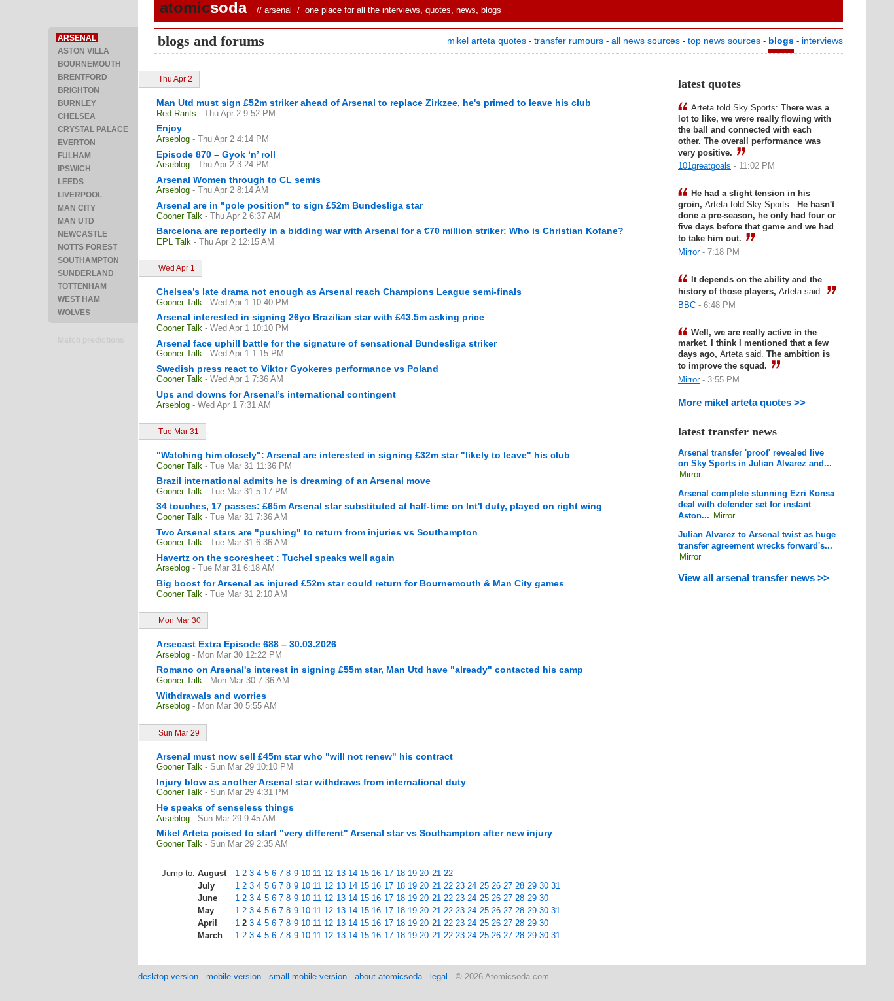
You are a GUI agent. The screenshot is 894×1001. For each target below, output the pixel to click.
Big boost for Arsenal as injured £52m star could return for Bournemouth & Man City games (360, 583)
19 (412, 873)
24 (471, 886)
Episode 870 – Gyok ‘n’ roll (216, 154)
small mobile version (308, 976)
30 (543, 886)
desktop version (168, 976)
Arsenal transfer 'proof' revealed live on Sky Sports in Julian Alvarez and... (755, 458)
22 (448, 873)
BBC (687, 305)
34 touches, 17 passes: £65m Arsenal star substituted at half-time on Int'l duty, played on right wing (379, 506)
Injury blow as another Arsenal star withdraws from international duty (311, 782)
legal (439, 976)
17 (388, 873)
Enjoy (169, 128)
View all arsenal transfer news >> (753, 577)
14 (352, 873)
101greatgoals (704, 166)
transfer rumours (568, 40)
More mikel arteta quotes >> (742, 402)
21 (436, 873)
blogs (781, 40)
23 (460, 886)
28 (519, 886)
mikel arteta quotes (486, 40)
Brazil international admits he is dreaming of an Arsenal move (293, 480)
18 (400, 873)
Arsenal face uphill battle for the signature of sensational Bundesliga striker (326, 343)
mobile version (233, 976)
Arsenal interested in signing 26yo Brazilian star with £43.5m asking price (320, 317)
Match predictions (91, 340)
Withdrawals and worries (211, 695)
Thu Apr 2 (175, 79)
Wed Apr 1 (176, 268)
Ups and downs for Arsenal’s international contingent (276, 394)
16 (376, 873)
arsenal (278, 10)
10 (305, 873)
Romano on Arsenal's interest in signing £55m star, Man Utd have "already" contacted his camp (369, 669)
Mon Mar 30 (179, 620)
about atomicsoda (388, 976)
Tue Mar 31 (178, 431)
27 (507, 886)
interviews (822, 40)
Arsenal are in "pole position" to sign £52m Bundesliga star (289, 205)
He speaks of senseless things (225, 807)
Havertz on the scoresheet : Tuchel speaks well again (275, 557)
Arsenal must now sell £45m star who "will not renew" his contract (304, 756)
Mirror (689, 252)
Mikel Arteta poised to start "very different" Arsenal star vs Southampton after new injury (354, 833)
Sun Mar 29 (179, 733)
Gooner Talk (179, 216)
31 (555, 886)
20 (424, 873)
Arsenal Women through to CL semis (238, 180)
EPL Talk (173, 241)
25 (484, 886)
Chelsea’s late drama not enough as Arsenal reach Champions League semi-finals (339, 291)
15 (364, 873)
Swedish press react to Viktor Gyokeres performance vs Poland (297, 369)
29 (532, 886)
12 (328, 873)
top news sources (724, 40)
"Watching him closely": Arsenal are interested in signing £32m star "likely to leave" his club (363, 455)
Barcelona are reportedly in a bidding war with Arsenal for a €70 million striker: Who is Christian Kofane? (390, 231)
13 (341, 873)
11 (317, 873)
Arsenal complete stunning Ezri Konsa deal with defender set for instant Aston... (756, 504)
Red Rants (176, 113)
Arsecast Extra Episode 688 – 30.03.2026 (246, 644)
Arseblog (173, 139)
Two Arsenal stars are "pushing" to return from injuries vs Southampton (317, 532)
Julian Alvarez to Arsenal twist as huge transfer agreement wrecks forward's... (757, 540)
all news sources (645, 40)
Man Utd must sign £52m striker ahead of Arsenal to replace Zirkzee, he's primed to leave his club (373, 102)
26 (496, 886)
